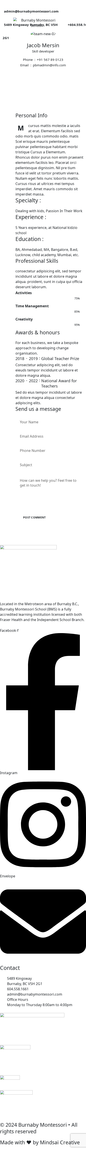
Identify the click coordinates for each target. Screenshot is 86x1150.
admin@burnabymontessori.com (31, 11)
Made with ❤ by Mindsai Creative (40, 1142)
